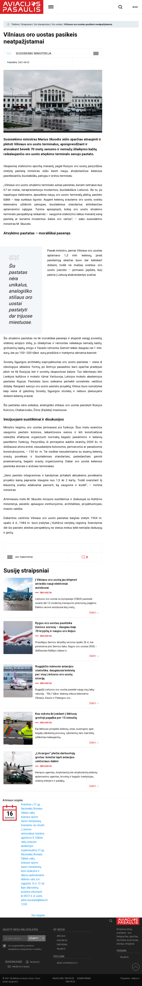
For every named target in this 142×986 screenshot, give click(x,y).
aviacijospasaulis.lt (67, 963)
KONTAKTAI (62, 940)
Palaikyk (61, 949)
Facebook (34, 962)
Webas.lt (135, 978)
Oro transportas (42, 24)
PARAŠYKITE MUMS (21, 966)
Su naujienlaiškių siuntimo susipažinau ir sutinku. (25, 947)
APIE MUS (61, 936)
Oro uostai (57, 24)
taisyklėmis (14, 949)
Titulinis (15, 24)
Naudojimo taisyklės (63, 978)
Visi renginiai (38, 915)
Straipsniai (26, 24)
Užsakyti (33, 938)
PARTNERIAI (62, 944)
